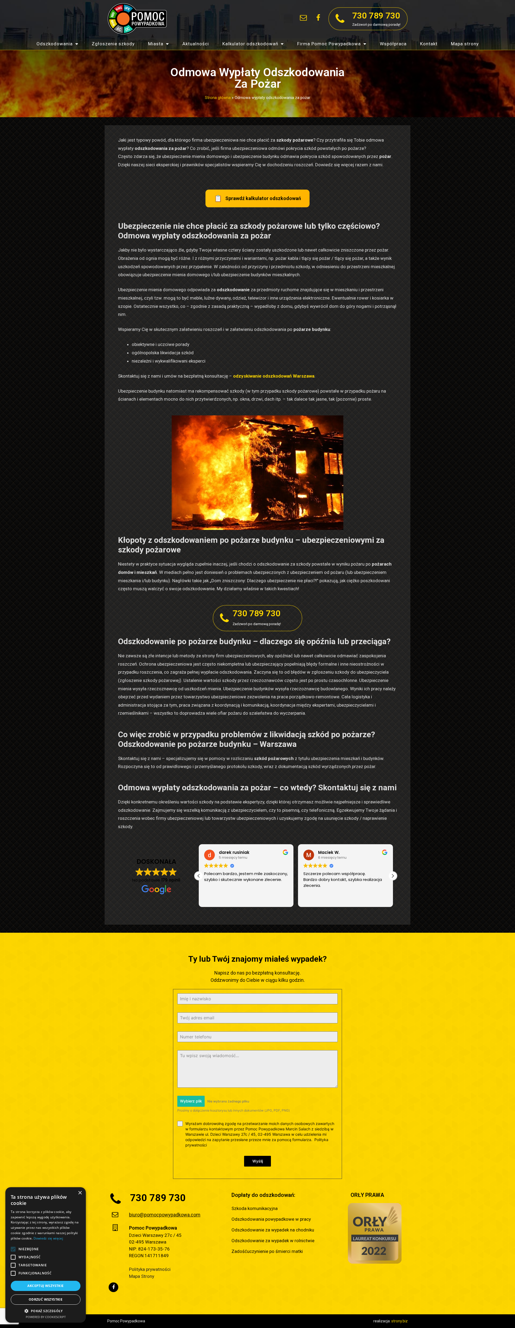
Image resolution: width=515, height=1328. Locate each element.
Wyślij (257, 1161)
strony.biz (399, 1321)
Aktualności (195, 43)
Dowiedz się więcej (48, 1238)
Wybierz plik (191, 1101)
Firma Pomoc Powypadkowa (329, 43)
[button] (288, 18)
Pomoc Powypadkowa (153, 1228)
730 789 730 (376, 15)
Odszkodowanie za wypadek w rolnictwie (272, 1240)
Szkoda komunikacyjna (254, 1208)
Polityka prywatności (150, 1269)
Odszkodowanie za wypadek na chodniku (272, 1230)
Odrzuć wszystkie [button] (45, 1299)
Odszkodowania (54, 43)
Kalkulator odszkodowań (250, 43)
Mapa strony (465, 43)
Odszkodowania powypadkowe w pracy (271, 1219)
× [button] (80, 1193)
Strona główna (218, 97)
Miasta (155, 43)
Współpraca (393, 43)
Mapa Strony (141, 1276)
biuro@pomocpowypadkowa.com (164, 1215)
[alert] (45, 1255)
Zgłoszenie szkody (113, 43)
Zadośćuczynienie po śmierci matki (267, 1251)
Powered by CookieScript (46, 1317)
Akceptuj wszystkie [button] (45, 1285)
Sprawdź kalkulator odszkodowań (257, 198)
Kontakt (428, 43)
